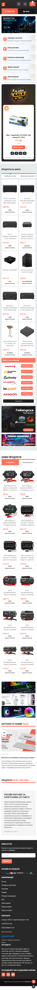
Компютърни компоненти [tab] (28, 176)
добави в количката (10, 212)
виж (26, 366)
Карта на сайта (7, 910)
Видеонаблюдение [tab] (28, 462)
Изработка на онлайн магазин (14, 982)
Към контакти (7, 932)
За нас (4, 882)
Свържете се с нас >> (11, 831)
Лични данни (6, 903)
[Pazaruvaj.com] (13, 937)
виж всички (18, 401)
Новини (4, 892)
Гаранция (5, 889)
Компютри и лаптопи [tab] (10, 176)
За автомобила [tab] (10, 462)
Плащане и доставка (9, 885)
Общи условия (6, 907)
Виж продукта (20, 147)
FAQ (3, 900)
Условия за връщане (9, 896)
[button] (15, 31)
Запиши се (7, 861)
